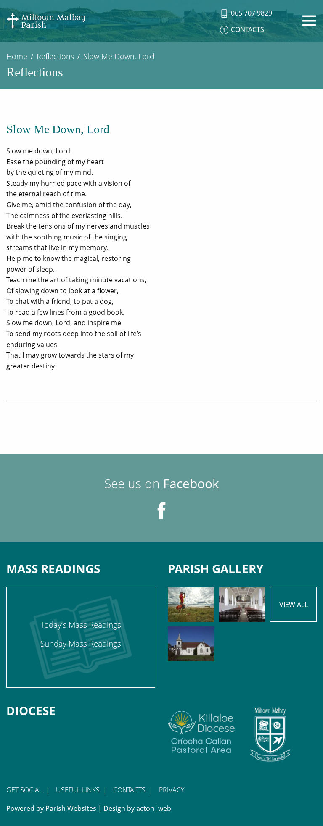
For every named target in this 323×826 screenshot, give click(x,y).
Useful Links (78, 789)
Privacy (171, 789)
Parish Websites (70, 808)
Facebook (191, 483)
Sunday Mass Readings (80, 643)
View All (293, 604)
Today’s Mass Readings (81, 624)
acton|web (153, 808)
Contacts (129, 789)
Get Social (24, 789)
